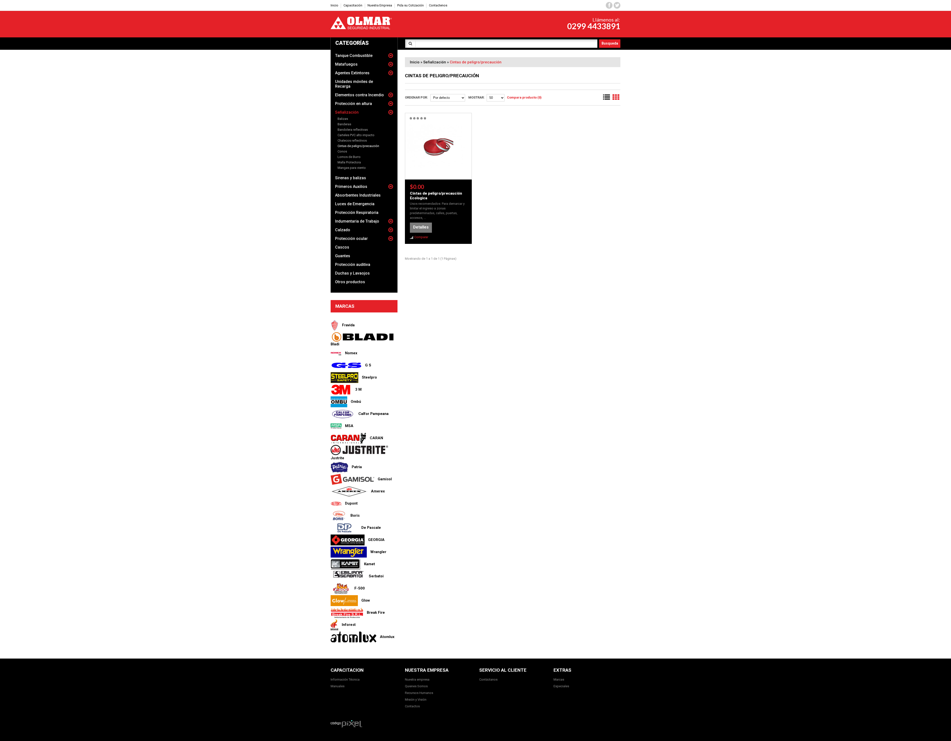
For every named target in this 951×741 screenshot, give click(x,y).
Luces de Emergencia (354, 204)
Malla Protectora (349, 162)
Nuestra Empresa (380, 5)
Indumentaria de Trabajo (357, 221)
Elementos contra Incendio (359, 95)
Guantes (342, 256)
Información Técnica (345, 679)
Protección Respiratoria (356, 212)
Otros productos (350, 282)
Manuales (337, 686)
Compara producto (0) (524, 97)
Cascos (342, 247)
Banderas (344, 124)
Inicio (415, 62)
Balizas (343, 119)
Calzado (342, 230)
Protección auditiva (352, 264)
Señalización (347, 112)
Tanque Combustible (353, 55)
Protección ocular (351, 238)
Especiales (561, 686)
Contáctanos (488, 679)
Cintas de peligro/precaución (358, 146)
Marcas (559, 679)
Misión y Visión (415, 699)
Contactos (412, 706)
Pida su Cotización (410, 5)
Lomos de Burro (349, 157)
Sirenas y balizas (350, 178)
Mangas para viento (352, 168)
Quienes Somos (416, 686)
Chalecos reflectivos (352, 140)
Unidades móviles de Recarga (354, 84)
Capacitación (352, 5)
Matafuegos (346, 64)
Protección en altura (353, 103)
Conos (342, 151)
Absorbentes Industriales (358, 195)
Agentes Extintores (352, 73)
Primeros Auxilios (351, 186)
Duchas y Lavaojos (352, 273)
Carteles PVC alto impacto (356, 135)
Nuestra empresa (417, 679)
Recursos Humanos (419, 693)
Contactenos (438, 5)
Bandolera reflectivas (353, 129)
